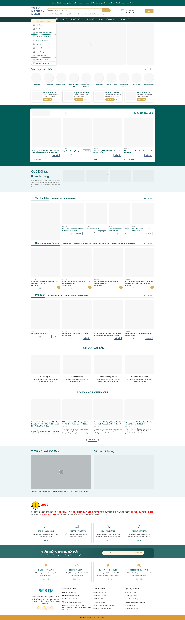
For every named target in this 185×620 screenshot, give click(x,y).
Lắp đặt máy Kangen (131, 592)
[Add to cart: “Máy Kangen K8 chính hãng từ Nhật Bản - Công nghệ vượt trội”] (121, 287)
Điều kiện (56, 100)
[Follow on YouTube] (52, 608)
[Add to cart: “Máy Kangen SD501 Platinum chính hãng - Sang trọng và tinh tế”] (58, 287)
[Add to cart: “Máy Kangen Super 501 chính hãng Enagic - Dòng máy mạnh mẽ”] (90, 287)
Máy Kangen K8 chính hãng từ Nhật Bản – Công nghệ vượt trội (107, 282)
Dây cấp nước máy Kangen (71, 151)
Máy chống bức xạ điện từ (44, 32)
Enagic (65, 148)
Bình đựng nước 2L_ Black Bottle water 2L (141, 229)
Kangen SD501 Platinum (92, 14)
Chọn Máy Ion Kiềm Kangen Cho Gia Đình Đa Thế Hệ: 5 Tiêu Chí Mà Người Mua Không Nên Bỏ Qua (45, 424)
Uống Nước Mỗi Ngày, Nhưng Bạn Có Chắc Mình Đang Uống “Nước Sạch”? (107, 423)
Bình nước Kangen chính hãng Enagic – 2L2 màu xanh (72, 229)
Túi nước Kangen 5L (92, 228)
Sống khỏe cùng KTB (42, 63)
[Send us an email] (44, 608)
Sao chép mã (47, 99)
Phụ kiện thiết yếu (70, 295)
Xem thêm (148, 69)
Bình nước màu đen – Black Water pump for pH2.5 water (138, 151)
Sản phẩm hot (71, 198)
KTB (33, 148)
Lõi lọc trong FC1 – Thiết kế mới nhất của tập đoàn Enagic (107, 151)
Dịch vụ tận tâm (40, 48)
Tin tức (92, 19)
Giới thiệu (77, 19)
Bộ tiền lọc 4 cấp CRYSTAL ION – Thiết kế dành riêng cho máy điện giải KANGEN (45, 151)
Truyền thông (40, 52)
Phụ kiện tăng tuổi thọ (55, 295)
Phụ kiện (38, 44)
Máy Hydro (39, 29)
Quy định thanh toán (99, 602)
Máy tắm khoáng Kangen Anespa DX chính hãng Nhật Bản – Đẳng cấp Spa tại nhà (139, 282)
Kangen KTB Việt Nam (98, 617)
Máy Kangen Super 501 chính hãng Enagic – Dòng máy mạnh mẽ (76, 282)
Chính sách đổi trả (99, 599)
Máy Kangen (39, 25)
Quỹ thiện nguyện (108, 19)
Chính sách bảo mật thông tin (102, 608)
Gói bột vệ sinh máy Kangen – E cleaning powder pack (75, 334)
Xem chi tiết (130, 3)
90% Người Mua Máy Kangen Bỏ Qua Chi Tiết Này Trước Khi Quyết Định (75, 423)
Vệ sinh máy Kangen (131, 595)
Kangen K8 (50, 14)
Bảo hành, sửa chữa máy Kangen (135, 602)
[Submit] (106, 10)
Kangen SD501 (59, 14)
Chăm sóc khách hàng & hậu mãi (103, 605)
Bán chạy (55, 198)
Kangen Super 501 (117, 243)
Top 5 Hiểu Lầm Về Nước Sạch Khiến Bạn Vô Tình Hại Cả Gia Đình (138, 423)
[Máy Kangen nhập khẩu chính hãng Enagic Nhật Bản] (37, 11)
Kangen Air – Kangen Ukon (44, 36)
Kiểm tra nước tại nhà (131, 608)
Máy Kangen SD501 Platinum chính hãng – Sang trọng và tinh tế (45, 282)
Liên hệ (126, 19)
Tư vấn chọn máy (41, 55)
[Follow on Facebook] (39, 608)
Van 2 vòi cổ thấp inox (38, 333)
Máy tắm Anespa (129, 243)
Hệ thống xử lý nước (42, 40)
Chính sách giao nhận (100, 592)
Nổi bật (62, 198)
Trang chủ (63, 19)
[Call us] (48, 608)
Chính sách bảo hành (100, 595)
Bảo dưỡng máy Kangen (132, 599)
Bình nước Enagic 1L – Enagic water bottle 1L (119, 229)
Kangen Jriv (67, 243)
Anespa (102, 14)
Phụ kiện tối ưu (83, 295)
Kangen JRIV (68, 14)
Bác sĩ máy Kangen (42, 59)
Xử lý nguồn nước (130, 605)
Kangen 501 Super (79, 14)
